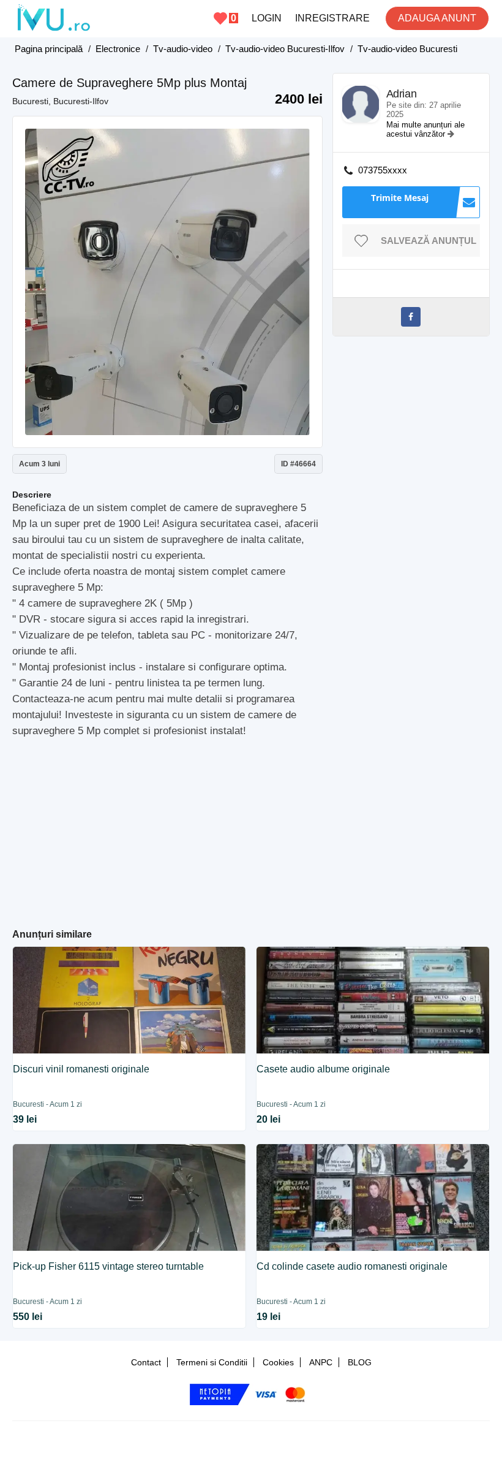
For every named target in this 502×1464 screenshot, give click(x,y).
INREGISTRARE (332, 18)
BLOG (360, 1362)
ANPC (320, 1362)
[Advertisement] (250, 828)
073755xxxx (382, 170)
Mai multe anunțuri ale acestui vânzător (425, 129)
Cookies (278, 1362)
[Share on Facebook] (411, 317)
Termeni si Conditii (211, 1362)
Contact (146, 1362)
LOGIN (267, 18)
